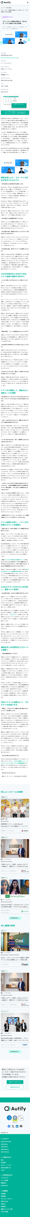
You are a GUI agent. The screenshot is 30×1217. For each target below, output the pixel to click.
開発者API (3, 1183)
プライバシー (7, 1198)
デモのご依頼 (4, 1211)
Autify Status (4, 1185)
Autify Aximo (4, 1144)
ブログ (2, 1170)
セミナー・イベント (6, 1165)
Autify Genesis (5, 1149)
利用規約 (3, 1206)
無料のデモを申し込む (15, 1082)
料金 (2, 1160)
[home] (6, 2)
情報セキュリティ (6, 1209)
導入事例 (8, 7)
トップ (2, 7)
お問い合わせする (15, 1087)
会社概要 (3, 1193)
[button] (27, 2)
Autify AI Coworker (6, 1141)
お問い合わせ (4, 1201)
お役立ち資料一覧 (5, 1167)
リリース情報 (4, 1180)
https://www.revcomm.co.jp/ (10, 58)
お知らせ (3, 1204)
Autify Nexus (4, 1146)
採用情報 (3, 1196)
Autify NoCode (5, 1152)
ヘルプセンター (5, 1177)
